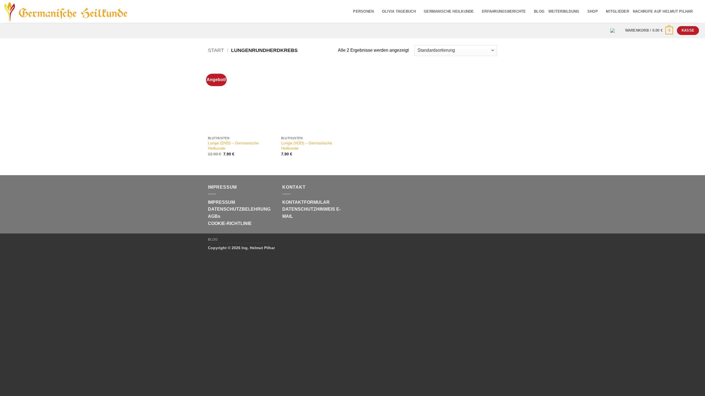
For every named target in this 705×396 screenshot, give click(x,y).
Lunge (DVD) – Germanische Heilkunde (233, 145)
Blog (213, 239)
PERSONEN (363, 11)
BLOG (539, 11)
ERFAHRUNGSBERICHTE (504, 11)
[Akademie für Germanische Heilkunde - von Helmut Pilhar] (75, 12)
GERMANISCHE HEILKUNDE (449, 11)
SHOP (592, 11)
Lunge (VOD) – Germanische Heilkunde (306, 145)
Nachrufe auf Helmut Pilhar (663, 11)
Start (216, 50)
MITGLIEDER (617, 11)
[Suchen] (699, 11)
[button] (649, 30)
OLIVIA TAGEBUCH (399, 11)
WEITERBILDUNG (563, 11)
